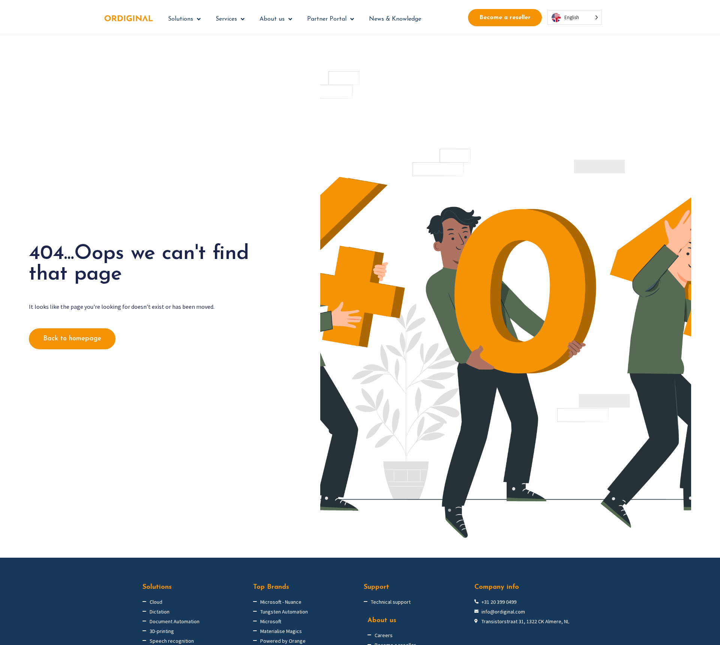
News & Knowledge (395, 19)
